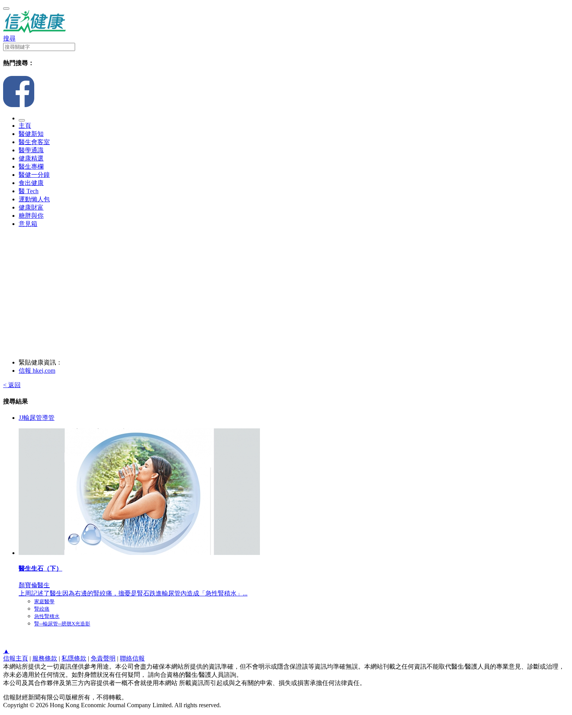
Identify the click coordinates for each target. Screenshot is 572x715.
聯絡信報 (132, 658)
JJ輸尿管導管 (36, 417)
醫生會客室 (34, 142)
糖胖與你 (31, 215)
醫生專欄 (31, 166)
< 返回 (12, 385)
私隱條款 (73, 658)
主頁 (25, 125)
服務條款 (44, 658)
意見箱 (28, 223)
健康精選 (31, 158)
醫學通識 (31, 150)
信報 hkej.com (37, 370)
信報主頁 (15, 658)
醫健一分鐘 (34, 174)
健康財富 (31, 207)
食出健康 (31, 183)
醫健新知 (31, 133)
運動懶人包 (34, 199)
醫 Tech (29, 191)
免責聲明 (103, 658)
